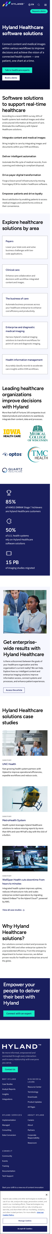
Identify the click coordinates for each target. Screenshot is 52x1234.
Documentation (8, 1171)
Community (7, 1156)
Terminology (33, 1092)
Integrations (7, 1099)
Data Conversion (9, 1135)
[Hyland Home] (13, 5)
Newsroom (32, 1143)
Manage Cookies (24, 1221)
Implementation (9, 1120)
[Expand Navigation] (45, 5)
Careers (31, 1120)
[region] (25, 1212)
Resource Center (34, 1087)
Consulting (6, 1130)
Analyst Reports (8, 1089)
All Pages (31, 1107)
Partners (31, 1130)
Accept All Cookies (25, 1228)
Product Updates (35, 1102)
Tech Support (7, 1176)
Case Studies (7, 1084)
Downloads (32, 1097)
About (30, 1125)
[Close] (47, 1195)
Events (5, 1161)
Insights (5, 1094)
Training (5, 1166)
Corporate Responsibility (33, 1136)
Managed (6, 1125)
